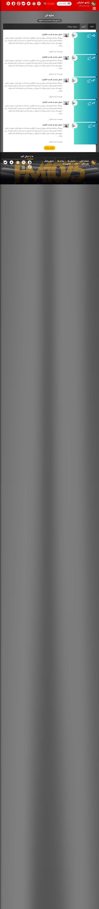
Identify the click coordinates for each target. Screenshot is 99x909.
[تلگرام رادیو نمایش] (11, 162)
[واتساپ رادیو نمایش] (24, 167)
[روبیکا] (34, 4)
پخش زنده (50, 3)
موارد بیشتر (49, 148)
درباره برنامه (72, 26)
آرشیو (84, 26)
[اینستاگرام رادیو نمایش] (24, 162)
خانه (92, 26)
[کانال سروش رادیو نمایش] (29, 162)
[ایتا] (18, 4)
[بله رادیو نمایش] (5, 162)
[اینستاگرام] (38, 4)
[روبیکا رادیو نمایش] (17, 162)
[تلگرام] (29, 4)
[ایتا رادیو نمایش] (30, 167)
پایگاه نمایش (62, 3)
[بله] (13, 4)
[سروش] (23, 4)
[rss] (8, 4)
